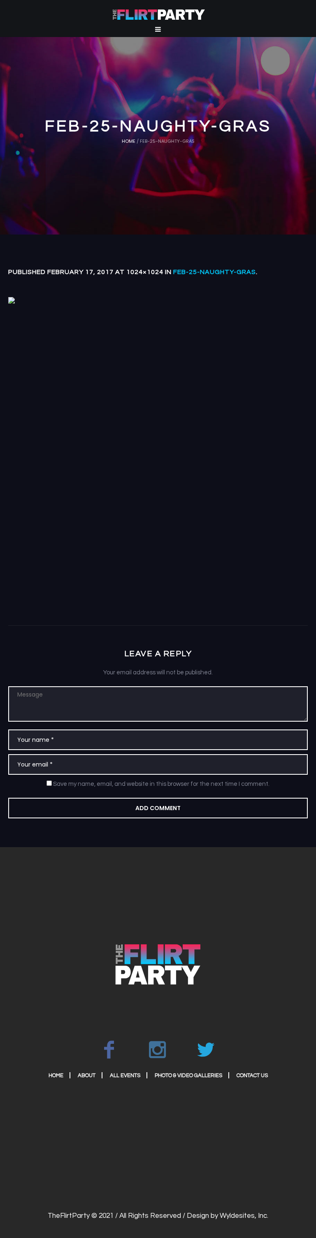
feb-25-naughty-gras (214, 272)
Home (128, 141)
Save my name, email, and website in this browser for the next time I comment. (161, 784)
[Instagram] (157, 1049)
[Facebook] (109, 1049)
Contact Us (252, 1075)
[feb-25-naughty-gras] (158, 447)
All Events (125, 1075)
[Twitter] (206, 1049)
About (86, 1075)
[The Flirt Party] (158, 964)
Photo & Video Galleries (188, 1075)
